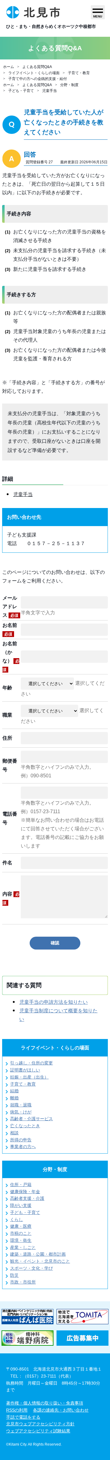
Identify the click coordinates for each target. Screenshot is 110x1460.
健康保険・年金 (25, 1191)
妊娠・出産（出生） (29, 1077)
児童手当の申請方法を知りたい (53, 1002)
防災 (14, 1275)
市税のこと (20, 1233)
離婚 (14, 1097)
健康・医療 (20, 1226)
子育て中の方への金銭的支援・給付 (37, 79)
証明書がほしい (25, 1070)
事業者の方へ (23, 1146)
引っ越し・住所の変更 (31, 1062)
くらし (16, 1219)
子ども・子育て (21, 91)
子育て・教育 (79, 73)
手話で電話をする (23, 1417)
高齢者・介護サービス (31, 1118)
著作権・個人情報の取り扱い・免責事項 (44, 1403)
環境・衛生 (20, 1240)
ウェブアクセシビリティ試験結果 (38, 1430)
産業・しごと (23, 1247)
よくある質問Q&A (37, 67)
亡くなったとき (25, 1125)
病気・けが (20, 1111)
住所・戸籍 (20, 1184)
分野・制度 (69, 85)
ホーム (8, 67)
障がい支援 (20, 1205)
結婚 (14, 1090)
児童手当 (49, 91)
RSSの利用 (17, 1410)
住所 (7, 738)
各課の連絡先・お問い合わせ (61, 1410)
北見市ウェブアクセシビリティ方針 (40, 1423)
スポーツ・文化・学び (31, 1268)
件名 (7, 862)
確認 (55, 942)
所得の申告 (20, 1139)
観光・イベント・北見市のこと (40, 1261)
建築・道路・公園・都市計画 (38, 1254)
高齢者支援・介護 (27, 1198)
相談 (14, 1132)
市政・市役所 (23, 1282)
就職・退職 (20, 1104)
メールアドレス (10, 606)
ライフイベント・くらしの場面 (34, 73)
